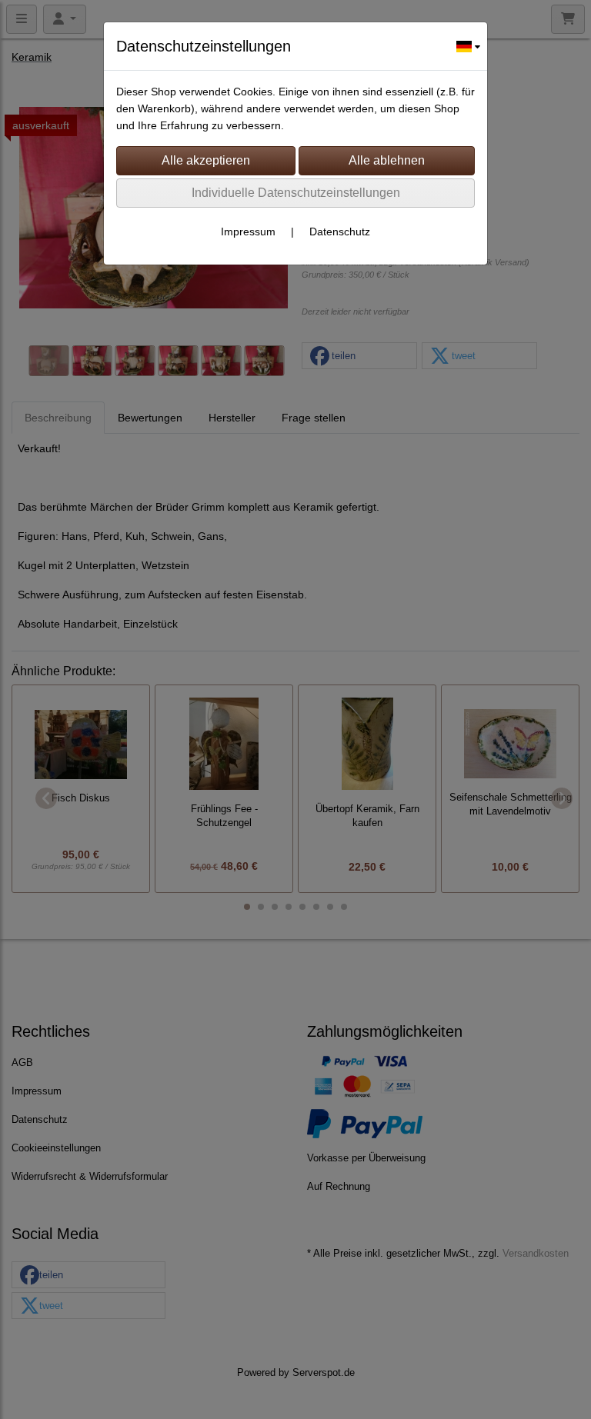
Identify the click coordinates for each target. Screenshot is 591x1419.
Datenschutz (339, 231)
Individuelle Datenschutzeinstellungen (296, 192)
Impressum (248, 231)
